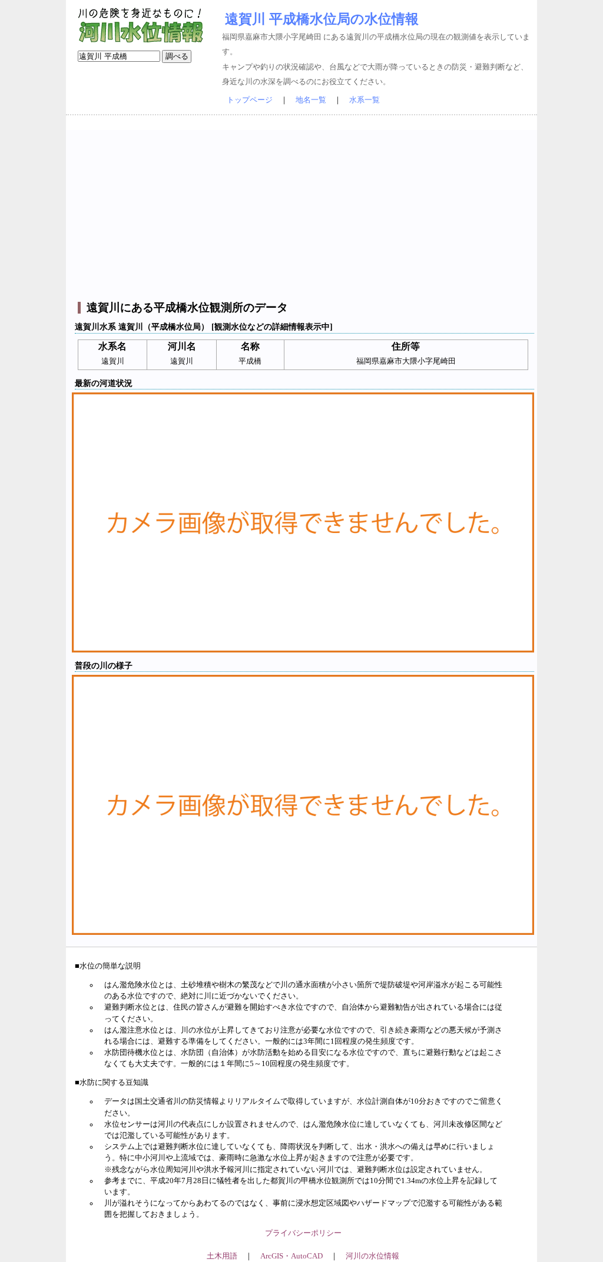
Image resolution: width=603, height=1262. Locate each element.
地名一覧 (311, 100)
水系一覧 (364, 100)
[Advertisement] (303, 212)
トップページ (250, 100)
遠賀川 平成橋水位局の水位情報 (322, 18)
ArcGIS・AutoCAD (291, 1256)
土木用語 (222, 1256)
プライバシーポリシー (303, 1233)
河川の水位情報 (372, 1256)
